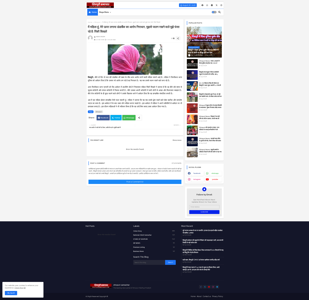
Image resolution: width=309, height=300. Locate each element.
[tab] (92, 12)
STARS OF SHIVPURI (154, 239)
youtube (215, 179)
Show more (177, 140)
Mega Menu (104, 12)
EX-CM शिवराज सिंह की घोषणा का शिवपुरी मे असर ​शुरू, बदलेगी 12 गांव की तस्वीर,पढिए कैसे (210, 85)
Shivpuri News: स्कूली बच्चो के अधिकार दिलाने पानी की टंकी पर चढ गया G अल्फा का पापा (210, 152)
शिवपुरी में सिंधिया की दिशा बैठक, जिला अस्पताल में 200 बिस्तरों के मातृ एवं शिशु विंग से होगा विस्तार (203, 251)
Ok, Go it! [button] (11, 293)
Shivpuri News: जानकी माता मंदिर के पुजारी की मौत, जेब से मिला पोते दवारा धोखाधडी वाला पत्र (210, 141)
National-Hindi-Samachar (154, 235)
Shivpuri (97, 22)
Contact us (207, 296)
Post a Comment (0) (134, 182)
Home (94, 12)
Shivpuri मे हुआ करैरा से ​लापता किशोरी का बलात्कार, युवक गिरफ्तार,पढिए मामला (210, 106)
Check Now (18, 288)
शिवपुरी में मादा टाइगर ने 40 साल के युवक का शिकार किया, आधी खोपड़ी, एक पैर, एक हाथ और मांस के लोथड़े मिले (201, 268)
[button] (214, 12)
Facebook (104, 118)
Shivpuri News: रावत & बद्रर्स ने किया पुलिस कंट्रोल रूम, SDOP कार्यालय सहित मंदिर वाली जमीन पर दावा (210, 63)
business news (154, 251)
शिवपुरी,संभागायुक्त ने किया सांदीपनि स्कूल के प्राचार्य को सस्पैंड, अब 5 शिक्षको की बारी (209, 74)
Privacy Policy (217, 296)
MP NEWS (154, 243)
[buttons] (202, 5)
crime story (154, 231)
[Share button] (139, 117)
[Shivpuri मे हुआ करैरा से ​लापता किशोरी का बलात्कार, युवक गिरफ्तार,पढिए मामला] (192, 108)
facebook (196, 173)
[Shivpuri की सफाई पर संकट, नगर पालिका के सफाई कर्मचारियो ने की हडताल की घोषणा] (192, 130)
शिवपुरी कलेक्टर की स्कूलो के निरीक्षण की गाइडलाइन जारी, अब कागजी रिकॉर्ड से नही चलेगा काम (203, 241)
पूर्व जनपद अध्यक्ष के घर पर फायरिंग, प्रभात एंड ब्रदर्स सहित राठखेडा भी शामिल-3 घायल (202, 231)
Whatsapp (130, 118)
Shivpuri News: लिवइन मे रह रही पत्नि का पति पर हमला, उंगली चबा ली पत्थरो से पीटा (209, 118)
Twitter (117, 118)
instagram (196, 179)
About (199, 296)
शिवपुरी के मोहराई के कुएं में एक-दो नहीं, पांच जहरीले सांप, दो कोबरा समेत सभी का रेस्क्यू (210, 96)
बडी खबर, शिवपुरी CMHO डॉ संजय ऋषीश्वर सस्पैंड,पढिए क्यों (201, 260)
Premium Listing (154, 247)
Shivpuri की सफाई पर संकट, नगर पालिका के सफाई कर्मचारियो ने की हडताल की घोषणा (209, 130)
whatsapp (215, 173)
